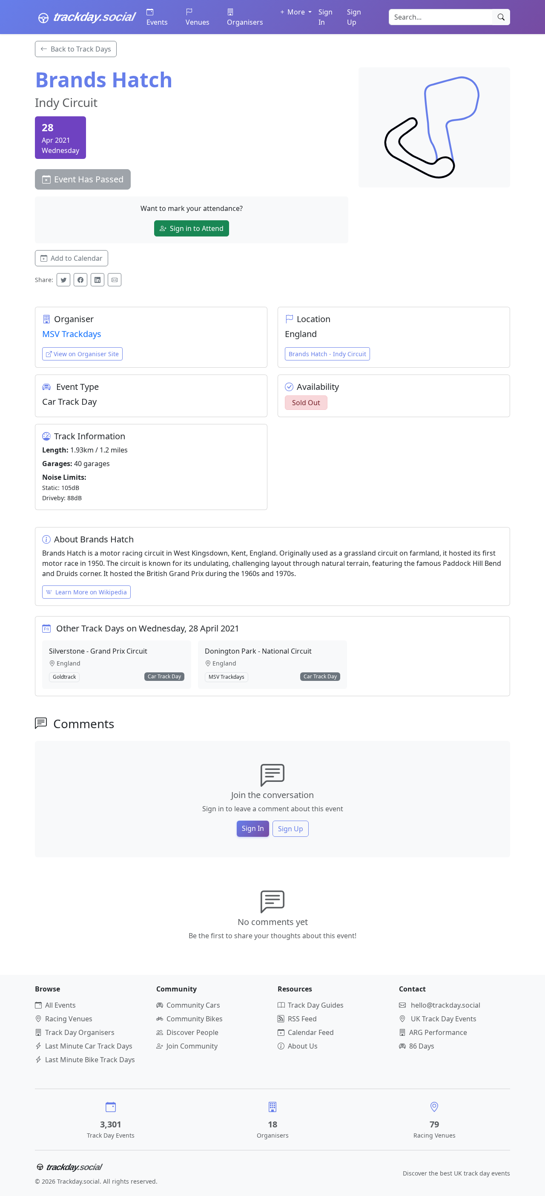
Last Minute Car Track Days (88, 1046)
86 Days (421, 1046)
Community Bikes (194, 1018)
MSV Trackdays (71, 334)
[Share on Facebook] (80, 279)
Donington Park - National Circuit (258, 651)
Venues (197, 22)
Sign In (325, 17)
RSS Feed (302, 1018)
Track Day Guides (316, 1005)
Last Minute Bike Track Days (90, 1059)
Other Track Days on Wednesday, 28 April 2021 (147, 628)
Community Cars (193, 1005)
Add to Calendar (77, 258)
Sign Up (354, 17)
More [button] (297, 12)
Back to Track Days (81, 49)
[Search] (501, 17)
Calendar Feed (311, 1032)
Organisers (245, 22)
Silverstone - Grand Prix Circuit (98, 651)
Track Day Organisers (80, 1032)
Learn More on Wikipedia (91, 592)
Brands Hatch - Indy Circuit (327, 354)
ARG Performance (438, 1032)
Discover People (192, 1032)
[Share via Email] (114, 279)
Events (157, 22)
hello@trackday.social (445, 1005)
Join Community (192, 1046)
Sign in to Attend (197, 228)
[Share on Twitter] (63, 279)
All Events (60, 1005)
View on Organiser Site (86, 354)
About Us (303, 1046)
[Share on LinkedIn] (97, 279)
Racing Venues (68, 1018)
